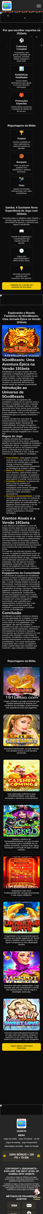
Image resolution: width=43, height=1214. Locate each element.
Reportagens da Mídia (14, 1146)
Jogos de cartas (10, 1139)
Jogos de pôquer (25, 1139)
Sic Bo (36, 1139)
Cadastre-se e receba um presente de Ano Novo (21, 286)
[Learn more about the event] (21, 22)
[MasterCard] (29, 1205)
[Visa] (14, 1205)
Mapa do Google (32, 1146)
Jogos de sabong (13, 1142)
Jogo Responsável (29, 1142)
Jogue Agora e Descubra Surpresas (22, 1047)
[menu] (38, 6)
